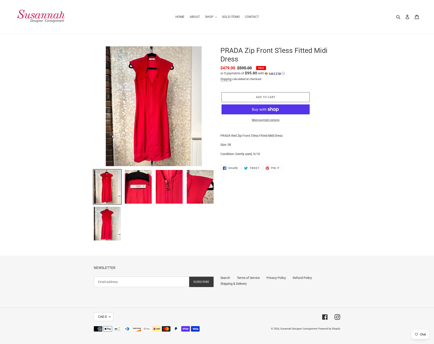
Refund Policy (302, 278)
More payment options (265, 120)
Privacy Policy (276, 278)
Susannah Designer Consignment (299, 328)
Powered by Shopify (329, 328)
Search (225, 278)
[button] (252, 73)
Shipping (225, 79)
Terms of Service (248, 278)
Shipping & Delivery (233, 283)
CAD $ (102, 316)
